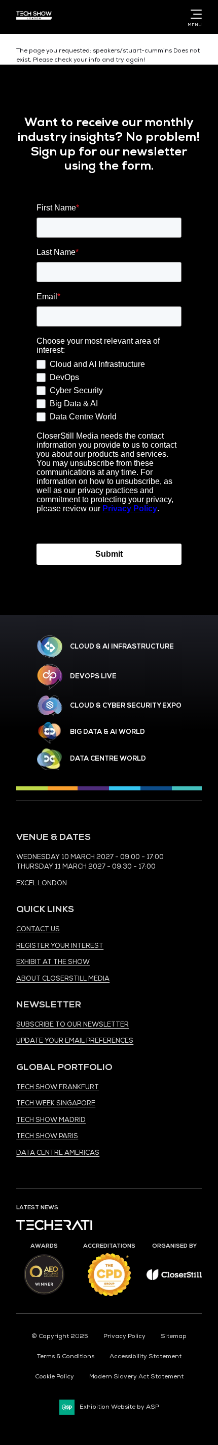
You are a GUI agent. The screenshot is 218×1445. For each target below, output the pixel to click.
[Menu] (194, 14)
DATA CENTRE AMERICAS (57, 1153)
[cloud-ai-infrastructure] (49, 646)
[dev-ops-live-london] (49, 676)
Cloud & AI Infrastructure (122, 647)
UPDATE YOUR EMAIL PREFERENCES (74, 1041)
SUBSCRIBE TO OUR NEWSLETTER (72, 1025)
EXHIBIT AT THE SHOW (53, 962)
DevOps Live (93, 676)
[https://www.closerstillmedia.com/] (174, 1278)
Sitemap (174, 1336)
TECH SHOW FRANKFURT (57, 1087)
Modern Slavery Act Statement (136, 1376)
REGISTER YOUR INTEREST (59, 946)
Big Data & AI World (107, 732)
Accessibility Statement (145, 1356)
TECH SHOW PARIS (47, 1136)
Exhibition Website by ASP (119, 1407)
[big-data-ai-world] (49, 732)
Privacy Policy (124, 1336)
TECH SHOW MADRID (51, 1120)
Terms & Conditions (65, 1356)
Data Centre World (108, 759)
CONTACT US (38, 929)
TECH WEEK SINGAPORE (55, 1103)
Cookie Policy (54, 1376)
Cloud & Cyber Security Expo (125, 706)
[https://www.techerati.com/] (54, 1228)
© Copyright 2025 (59, 1336)
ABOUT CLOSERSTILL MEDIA (63, 979)
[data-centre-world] (49, 759)
